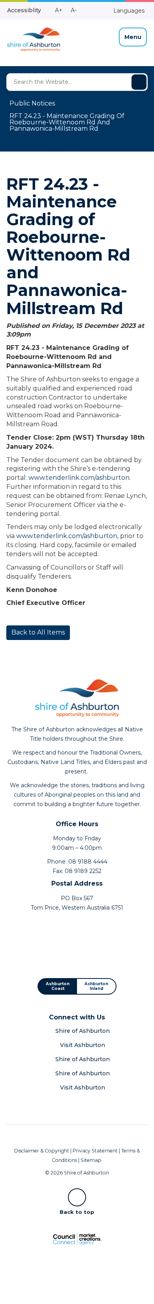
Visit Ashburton (82, 1045)
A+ (58, 10)
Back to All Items (38, 632)
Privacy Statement (95, 1151)
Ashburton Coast (57, 986)
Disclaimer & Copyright (41, 1151)
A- (74, 10)
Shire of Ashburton (82, 1030)
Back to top (77, 1211)
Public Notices (32, 103)
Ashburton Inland (96, 986)
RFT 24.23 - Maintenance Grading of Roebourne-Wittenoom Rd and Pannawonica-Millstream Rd (66, 122)
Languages (128, 10)
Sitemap (91, 1160)
